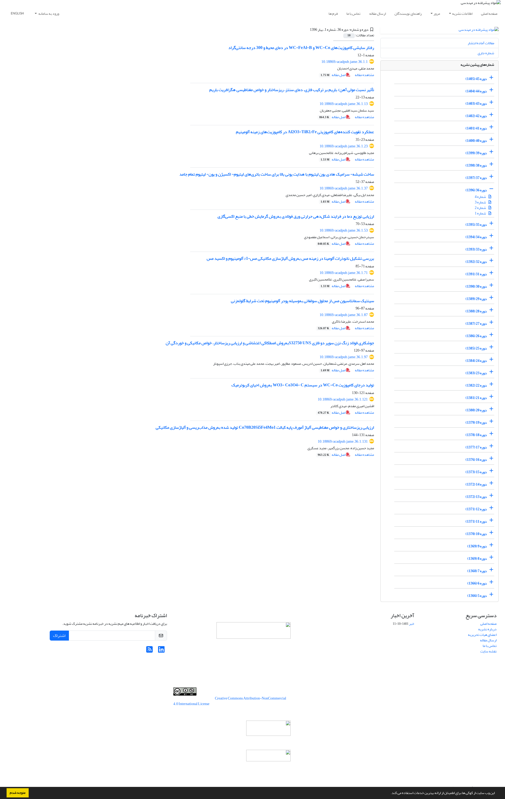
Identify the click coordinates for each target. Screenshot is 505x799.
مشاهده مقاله (364, 74)
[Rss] (149, 651)
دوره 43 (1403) (476, 103)
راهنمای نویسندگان (408, 13)
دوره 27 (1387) (476, 323)
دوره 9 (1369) (477, 546)
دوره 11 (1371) (476, 521)
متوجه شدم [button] (18, 793)
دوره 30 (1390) (476, 286)
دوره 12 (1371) (476, 509)
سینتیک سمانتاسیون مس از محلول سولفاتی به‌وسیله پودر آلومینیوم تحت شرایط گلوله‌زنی (302, 301)
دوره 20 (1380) (476, 410)
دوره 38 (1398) (476, 165)
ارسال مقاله (377, 13)
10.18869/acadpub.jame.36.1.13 (344, 103)
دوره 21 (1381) (476, 397)
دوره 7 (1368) (477, 571)
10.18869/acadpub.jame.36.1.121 (343, 399)
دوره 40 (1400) (476, 140)
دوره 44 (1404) (476, 91)
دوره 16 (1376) (476, 459)
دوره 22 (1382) (476, 385)
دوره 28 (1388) (476, 311)
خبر (411, 623)
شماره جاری (486, 53)
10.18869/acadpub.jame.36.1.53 (344, 230)
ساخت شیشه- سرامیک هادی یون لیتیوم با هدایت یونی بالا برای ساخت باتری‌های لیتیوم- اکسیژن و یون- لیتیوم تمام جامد (276, 174)
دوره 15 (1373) (476, 472)
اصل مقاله (333, 74)
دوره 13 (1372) (476, 496)
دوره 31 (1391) (476, 274)
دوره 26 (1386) (476, 335)
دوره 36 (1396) (476, 190)
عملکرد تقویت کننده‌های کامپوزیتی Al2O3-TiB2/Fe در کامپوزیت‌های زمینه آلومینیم (305, 132)
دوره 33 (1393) (476, 249)
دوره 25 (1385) (476, 348)
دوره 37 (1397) (476, 177)
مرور (436, 13)
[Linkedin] (161, 651)
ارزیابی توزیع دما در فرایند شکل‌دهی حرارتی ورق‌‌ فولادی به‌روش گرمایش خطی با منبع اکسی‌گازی (296, 216)
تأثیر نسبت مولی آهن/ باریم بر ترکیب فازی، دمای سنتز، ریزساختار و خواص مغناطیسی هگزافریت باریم (291, 90)
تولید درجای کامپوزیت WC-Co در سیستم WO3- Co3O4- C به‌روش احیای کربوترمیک (302, 385)
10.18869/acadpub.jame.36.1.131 (343, 441)
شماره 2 (481, 207)
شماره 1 (481, 213)
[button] (389, 793)
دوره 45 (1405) (476, 78)
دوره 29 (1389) (476, 298)
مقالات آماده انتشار (481, 43)
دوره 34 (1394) (476, 237)
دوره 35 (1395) (476, 224)
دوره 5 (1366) (477, 595)
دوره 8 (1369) (477, 558)
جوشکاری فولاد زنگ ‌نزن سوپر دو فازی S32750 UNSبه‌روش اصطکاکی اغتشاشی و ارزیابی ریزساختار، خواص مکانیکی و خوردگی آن (270, 343)
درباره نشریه (487, 629)
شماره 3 (481, 202)
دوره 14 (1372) (476, 484)
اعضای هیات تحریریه (482, 634)
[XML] (306, 29)
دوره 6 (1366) (477, 583)
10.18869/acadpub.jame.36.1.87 (344, 314)
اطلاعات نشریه (462, 13)
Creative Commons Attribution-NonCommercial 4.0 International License (229, 701)
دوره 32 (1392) (476, 261)
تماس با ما (353, 13)
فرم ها (333, 13)
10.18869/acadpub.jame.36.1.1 (344, 61)
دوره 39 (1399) (476, 153)
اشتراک (59, 636)
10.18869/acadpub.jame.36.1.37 (344, 188)
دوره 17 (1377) (476, 447)
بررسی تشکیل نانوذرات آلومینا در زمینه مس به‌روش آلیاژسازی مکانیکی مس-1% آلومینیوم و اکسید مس (290, 258)
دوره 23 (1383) (476, 373)
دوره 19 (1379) (476, 422)
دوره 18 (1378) (476, 434)
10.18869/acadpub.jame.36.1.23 (344, 146)
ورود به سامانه (48, 13)
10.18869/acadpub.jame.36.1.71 (344, 272)
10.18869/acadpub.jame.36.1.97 (344, 357)
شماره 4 (481, 196)
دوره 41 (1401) (476, 128)
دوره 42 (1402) (476, 115)
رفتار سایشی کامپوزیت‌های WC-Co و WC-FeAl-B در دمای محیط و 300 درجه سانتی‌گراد (301, 48)
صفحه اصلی (489, 13)
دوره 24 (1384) (476, 360)
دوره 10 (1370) (476, 533)
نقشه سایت (488, 651)
